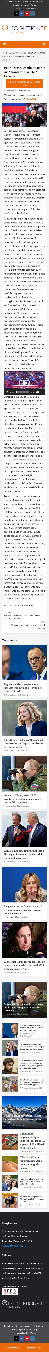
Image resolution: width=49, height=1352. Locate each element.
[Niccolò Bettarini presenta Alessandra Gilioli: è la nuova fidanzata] (10, 1200)
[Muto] (37, 392)
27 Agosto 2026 (25, 861)
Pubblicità (37, 1)
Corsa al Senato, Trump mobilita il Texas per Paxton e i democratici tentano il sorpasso (24, 854)
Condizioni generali (21, 5)
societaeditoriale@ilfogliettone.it (17, 1278)
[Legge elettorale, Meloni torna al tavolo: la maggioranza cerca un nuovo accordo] (24, 884)
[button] (24, 383)
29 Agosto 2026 (25, 695)
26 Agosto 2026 (22, 917)
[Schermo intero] (41, 392)
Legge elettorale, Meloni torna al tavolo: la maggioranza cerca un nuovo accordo (23, 910)
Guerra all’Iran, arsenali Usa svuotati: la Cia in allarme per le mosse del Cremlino (23, 799)
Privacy (34, 5)
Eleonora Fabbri (11, 806)
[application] (24, 383)
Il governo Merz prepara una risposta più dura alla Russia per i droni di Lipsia (24, 688)
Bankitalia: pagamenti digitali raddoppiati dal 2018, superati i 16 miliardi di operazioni (32, 1140)
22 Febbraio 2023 (23, 91)
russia (11, 605)
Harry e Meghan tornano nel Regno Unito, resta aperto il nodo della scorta (31, 1181)
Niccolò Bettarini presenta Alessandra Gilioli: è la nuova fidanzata (32, 1199)
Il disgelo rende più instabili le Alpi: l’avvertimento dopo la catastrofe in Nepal (23, 1118)
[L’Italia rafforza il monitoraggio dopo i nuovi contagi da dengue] (10, 1164)
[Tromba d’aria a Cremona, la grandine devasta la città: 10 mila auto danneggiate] (10, 1084)
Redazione (11, 1)
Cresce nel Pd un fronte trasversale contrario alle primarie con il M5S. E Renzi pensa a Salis (24, 965)
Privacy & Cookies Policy (25, 8)
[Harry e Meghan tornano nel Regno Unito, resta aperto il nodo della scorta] (10, 1183)
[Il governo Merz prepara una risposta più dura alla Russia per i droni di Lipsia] (24, 662)
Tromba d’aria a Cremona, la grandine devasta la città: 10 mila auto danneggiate (32, 1082)
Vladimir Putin (27, 605)
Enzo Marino (10, 750)
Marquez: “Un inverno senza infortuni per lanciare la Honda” (22, 615)
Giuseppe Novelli (11, 695)
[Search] (44, 44)
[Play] (7, 392)
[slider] (22, 392)
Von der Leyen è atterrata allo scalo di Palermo (28, 625)
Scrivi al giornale (24, 1)
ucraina (18, 605)
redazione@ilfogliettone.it (14, 1245)
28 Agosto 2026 (22, 750)
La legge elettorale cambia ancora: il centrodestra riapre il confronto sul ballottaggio (24, 743)
